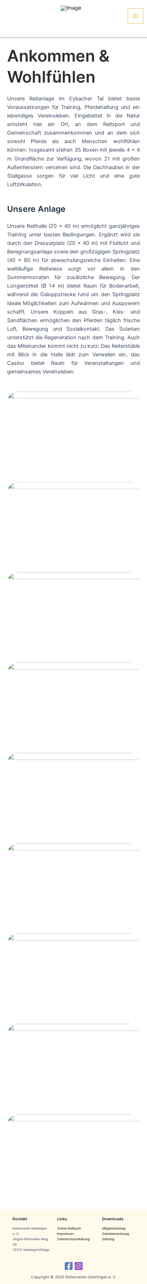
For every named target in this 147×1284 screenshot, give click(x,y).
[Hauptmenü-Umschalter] (135, 16)
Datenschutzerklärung (73, 1239)
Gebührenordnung (115, 1234)
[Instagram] (78, 1266)
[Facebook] (68, 1266)
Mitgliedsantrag (114, 1228)
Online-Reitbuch (69, 1228)
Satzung (108, 1239)
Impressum (65, 1234)
